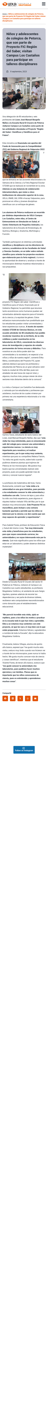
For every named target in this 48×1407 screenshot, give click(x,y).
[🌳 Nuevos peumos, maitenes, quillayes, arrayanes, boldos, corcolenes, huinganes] (20, 739)
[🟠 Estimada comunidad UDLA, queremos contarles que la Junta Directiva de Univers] (31, 728)
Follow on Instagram (24, 750)
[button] (5, 698)
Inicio (4, 14)
